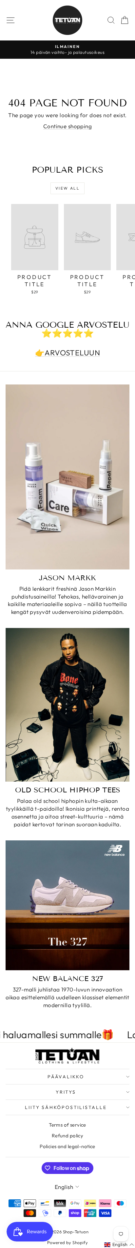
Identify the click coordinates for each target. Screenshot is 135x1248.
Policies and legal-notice (67, 1146)
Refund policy (68, 1135)
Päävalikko (66, 1077)
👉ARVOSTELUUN (67, 352)
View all (67, 188)
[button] (119, 1244)
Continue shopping (67, 126)
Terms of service (67, 1125)
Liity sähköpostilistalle (65, 1107)
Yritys (66, 1092)
